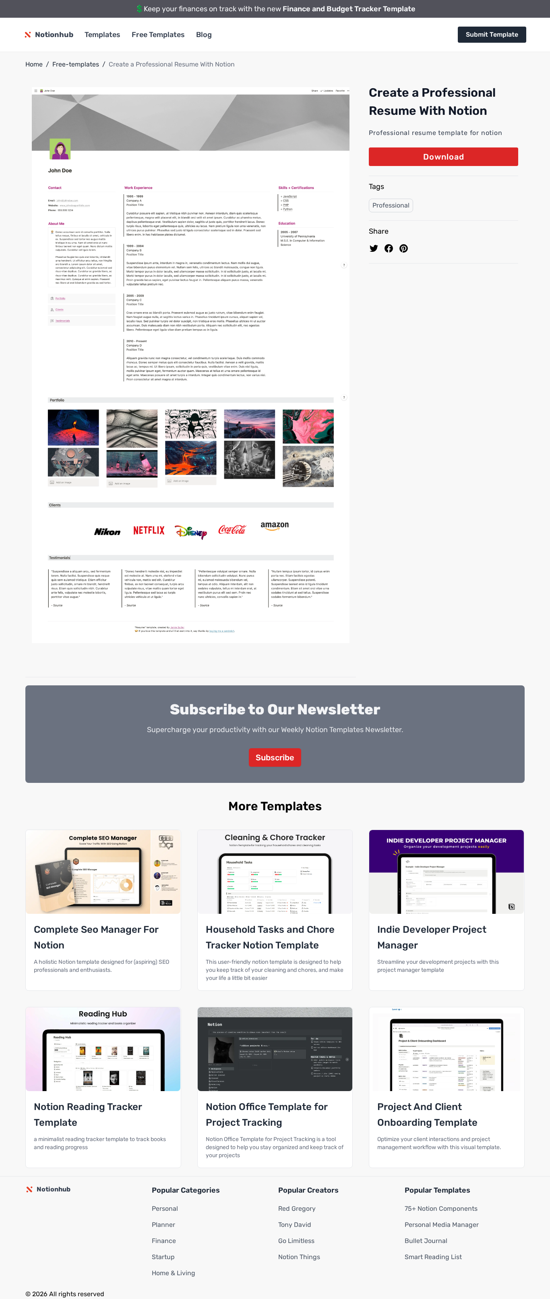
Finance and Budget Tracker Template (349, 8)
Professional (390, 205)
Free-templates (75, 64)
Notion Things (299, 1257)
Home (34, 64)
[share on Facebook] (389, 248)
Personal (165, 1208)
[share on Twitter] (374, 248)
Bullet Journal (426, 1241)
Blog (204, 34)
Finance (164, 1241)
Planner (163, 1224)
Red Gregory (297, 1208)
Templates (102, 34)
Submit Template (492, 34)
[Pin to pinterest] (404, 248)
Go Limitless (296, 1241)
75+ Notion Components (441, 1208)
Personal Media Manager (442, 1224)
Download (443, 157)
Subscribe (275, 757)
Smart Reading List (433, 1257)
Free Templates (158, 34)
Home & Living (173, 1273)
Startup (163, 1257)
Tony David (294, 1224)
